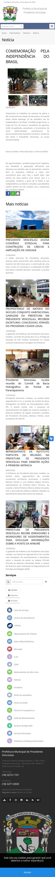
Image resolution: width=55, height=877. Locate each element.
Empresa (14, 595)
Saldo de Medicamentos (24, 718)
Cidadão (13, 590)
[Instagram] (15, 800)
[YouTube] (21, 800)
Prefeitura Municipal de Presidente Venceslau (35, 10)
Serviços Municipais (22, 733)
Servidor (14, 600)
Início (4, 33)
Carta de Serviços (21, 610)
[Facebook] (10, 800)
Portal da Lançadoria (22, 695)
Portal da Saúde (20, 703)
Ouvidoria (17, 687)
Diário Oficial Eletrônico (23, 641)
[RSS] (32, 800)
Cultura (17, 625)
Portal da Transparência (24, 710)
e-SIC (15, 657)
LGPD (15, 664)
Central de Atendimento (24, 618)
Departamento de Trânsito (25, 634)
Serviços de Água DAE (22, 726)
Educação (17, 649)
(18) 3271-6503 (10, 784)
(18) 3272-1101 (10, 775)
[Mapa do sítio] (4, 800)
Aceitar (27, 872)
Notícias (26, 33)
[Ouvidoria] (38, 800)
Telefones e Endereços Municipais (28, 741)
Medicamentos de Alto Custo (25, 672)
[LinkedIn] (27, 800)
